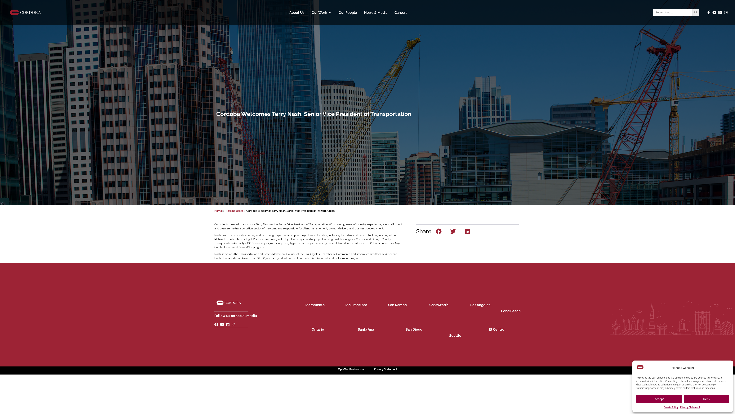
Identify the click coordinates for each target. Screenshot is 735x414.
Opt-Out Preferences (351, 369)
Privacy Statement (690, 407)
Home (218, 210)
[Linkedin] (720, 12)
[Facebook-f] (708, 12)
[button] (438, 231)
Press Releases (234, 210)
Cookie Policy (671, 407)
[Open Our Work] (330, 12)
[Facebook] (216, 324)
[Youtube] (714, 12)
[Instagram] (726, 12)
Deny (706, 399)
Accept (659, 399)
